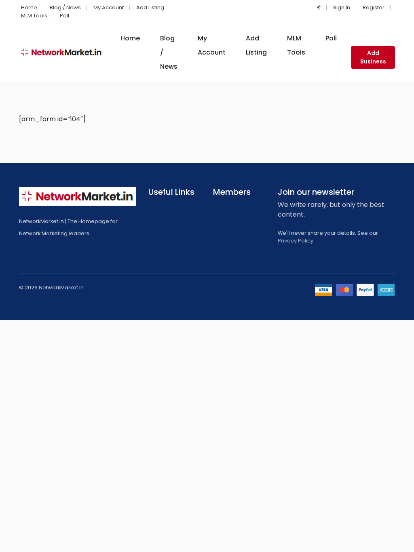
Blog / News (65, 7)
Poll (64, 15)
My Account (108, 7)
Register (373, 7)
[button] (319, 7)
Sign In (341, 7)
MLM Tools (34, 15)
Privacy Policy (295, 240)
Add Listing (150, 7)
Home (29, 7)
